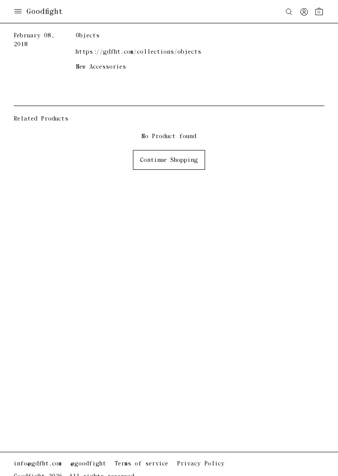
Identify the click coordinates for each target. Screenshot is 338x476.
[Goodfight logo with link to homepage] (49, 11)
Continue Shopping (169, 160)
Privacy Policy (200, 464)
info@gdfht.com (38, 464)
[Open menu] (18, 12)
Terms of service (141, 464)
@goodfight (88, 464)
